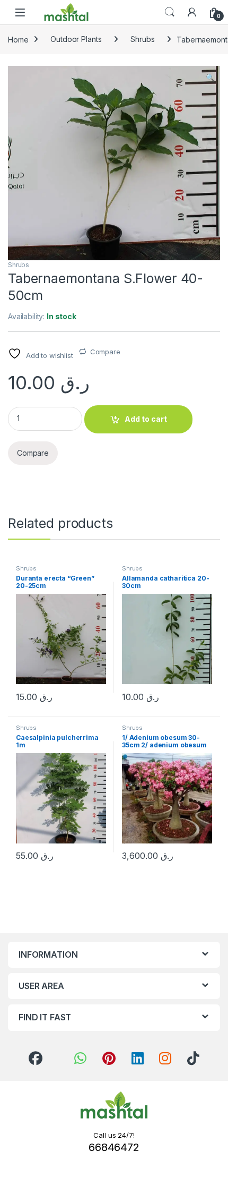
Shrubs (142, 39)
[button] (210, 77)
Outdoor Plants (75, 39)
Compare (105, 351)
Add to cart (146, 418)
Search (170, 12)
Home (18, 39)
